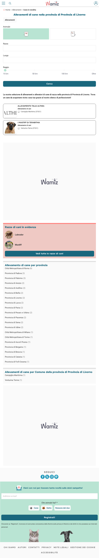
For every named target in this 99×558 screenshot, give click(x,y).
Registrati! (49, 517)
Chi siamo (10, 547)
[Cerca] (10, 3)
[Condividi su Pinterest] (56, 477)
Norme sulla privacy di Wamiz (58, 524)
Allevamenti (16, 10)
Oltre (94, 74)
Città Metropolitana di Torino (19, 337)
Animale (6, 27)
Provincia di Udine (14, 327)
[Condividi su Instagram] (52, 477)
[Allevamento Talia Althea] (10, 111)
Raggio (6, 67)
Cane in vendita (29, 10)
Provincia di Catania (15, 357)
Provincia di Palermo (15, 278)
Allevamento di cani (24, 109)
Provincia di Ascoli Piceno (17, 342)
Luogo (6, 55)
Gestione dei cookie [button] (82, 547)
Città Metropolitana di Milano (19, 332)
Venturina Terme (13, 380)
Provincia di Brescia (15, 352)
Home (7, 10)
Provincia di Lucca (14, 303)
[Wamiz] (53, 3)
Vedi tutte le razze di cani (49, 253)
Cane (36, 508)
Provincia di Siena (14, 322)
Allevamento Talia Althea (31, 106)
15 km (5, 74)
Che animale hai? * (49, 503)
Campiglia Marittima (15, 375)
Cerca (49, 83)
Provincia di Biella (14, 293)
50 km (35, 74)
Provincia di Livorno (15, 298)
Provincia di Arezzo (14, 283)
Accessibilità (49, 552)
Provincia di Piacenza (15, 317)
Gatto (49, 508)
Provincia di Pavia (14, 308)
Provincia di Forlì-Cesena (17, 362)
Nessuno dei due (62, 508)
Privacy (47, 547)
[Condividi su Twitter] (47, 477)
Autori (22, 547)
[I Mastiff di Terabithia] (10, 127)
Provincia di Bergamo (15, 347)
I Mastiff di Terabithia (29, 122)
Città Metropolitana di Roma (18, 268)
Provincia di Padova (15, 273)
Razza (5, 44)
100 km (64, 74)
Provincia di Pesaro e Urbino (18, 312)
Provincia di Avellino (15, 288)
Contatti (34, 547)
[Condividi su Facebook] (43, 477)
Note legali (61, 547)
